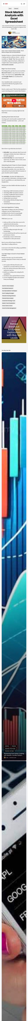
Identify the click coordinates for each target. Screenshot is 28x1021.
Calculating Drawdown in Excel (12, 196)
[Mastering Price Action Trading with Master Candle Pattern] (14, 556)
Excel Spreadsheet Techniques (9, 290)
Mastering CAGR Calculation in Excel (13, 191)
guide (13, 161)
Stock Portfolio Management (9, 308)
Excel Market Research (7, 288)
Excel (10, 8)
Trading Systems (9, 751)
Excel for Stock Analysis (8, 285)
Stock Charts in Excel (7, 305)
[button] (24, 4)
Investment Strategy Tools (8, 300)
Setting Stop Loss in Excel (10, 198)
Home (3, 50)
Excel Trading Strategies (8, 293)
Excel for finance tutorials (14, 50)
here (12, 249)
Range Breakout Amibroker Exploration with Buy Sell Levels (14, 330)
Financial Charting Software (9, 295)
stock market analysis (7, 64)
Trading (14, 746)
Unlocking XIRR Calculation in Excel (13, 193)
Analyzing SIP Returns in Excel (12, 203)
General (16, 8)
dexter (13, 32)
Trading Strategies (10, 748)
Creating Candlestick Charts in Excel (13, 194)
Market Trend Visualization (8, 303)
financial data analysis (7, 298)
